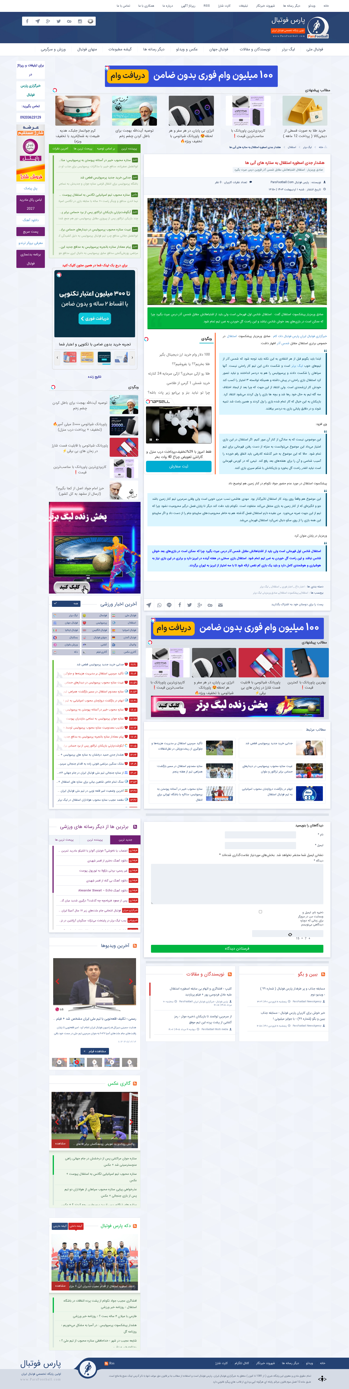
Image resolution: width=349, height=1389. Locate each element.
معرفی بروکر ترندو (31, 243)
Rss (111, 1363)
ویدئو (311, 5)
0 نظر (218, 182)
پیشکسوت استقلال (288, 593)
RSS (207, 5)
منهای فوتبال (87, 49)
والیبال (132, 645)
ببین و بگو (308, 974)
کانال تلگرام (242, 1363)
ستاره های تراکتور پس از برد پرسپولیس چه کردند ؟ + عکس (99, 1204)
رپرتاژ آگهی (188, 5)
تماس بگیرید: (31, 106)
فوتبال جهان (218, 49)
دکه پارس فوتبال (116, 1225)
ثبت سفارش (178, 466)
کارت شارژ (224, 5)
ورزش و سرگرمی (53, 49)
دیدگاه (318, 860)
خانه (326, 5)
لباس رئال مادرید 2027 (30, 204)
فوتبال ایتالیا (71, 630)
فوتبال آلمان (130, 638)
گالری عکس (130, 652)
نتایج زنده (94, 376)
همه (76, 604)
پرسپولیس (101, 623)
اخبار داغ (300, 587)
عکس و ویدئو (187, 49)
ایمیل (319, 845)
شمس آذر (283, 343)
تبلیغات (243, 5)
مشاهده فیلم (55, 1051)
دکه (76, 652)
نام (320, 834)
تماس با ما (123, 5)
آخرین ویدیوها (115, 945)
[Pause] (151, 439)
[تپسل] (107, 68)
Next (131, 981)
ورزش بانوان (71, 645)
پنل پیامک (30, 188)
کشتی (104, 645)
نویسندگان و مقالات (255, 49)
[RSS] (325, 975)
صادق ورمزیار (270, 593)
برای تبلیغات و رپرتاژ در (30, 70)
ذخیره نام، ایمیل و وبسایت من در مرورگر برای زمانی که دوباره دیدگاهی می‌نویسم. (310, 918)
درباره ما (168, 5)
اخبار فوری (287, 587)
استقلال (292, 147)
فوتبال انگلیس (99, 630)
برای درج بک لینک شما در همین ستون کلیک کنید (94, 265)
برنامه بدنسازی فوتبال (30, 259)
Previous (58, 981)
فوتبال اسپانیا (129, 630)
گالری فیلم (101, 652)
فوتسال (103, 616)
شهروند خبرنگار (265, 5)
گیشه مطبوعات (120, 49)
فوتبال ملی (315, 49)
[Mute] (157, 439)
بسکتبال (74, 638)
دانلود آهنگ (31, 220)
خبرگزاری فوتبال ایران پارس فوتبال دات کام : (299, 336)
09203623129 (30, 117)
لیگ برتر (288, 49)
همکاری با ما (146, 5)
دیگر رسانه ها (291, 5)
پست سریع (30, 231)
